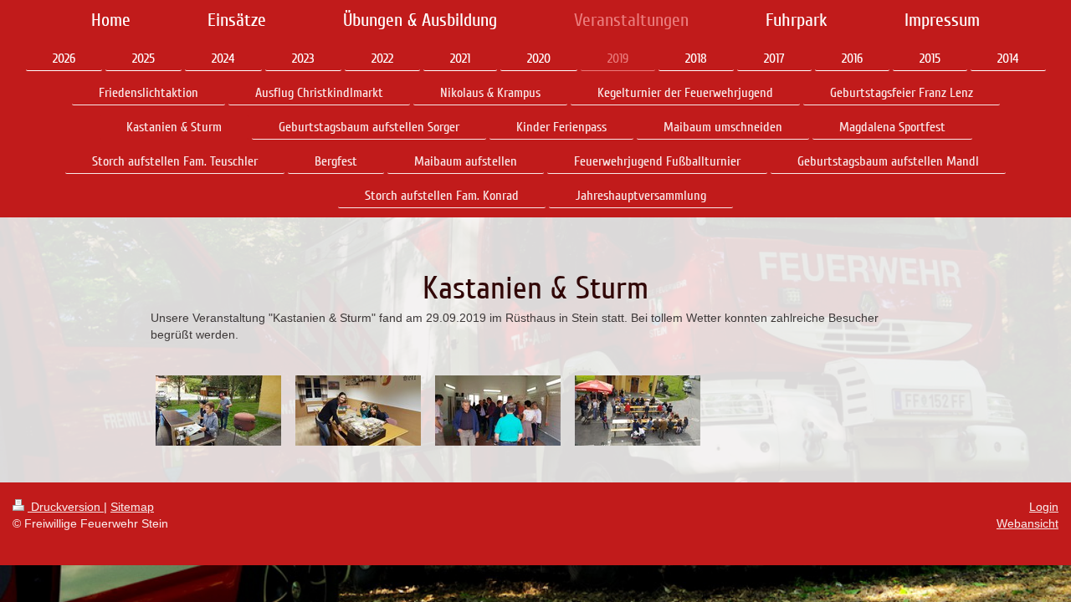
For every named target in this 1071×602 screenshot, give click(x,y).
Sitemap (132, 506)
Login (1043, 506)
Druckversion (66, 506)
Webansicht (1027, 523)
